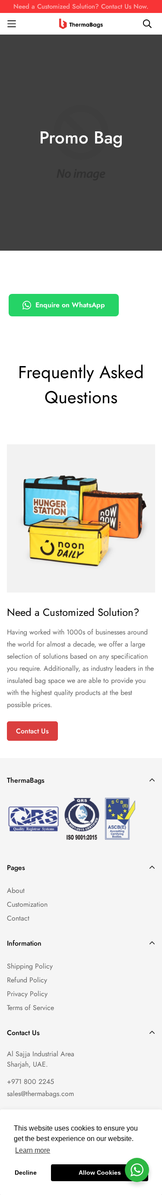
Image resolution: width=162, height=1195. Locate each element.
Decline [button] (26, 1172)
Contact (18, 918)
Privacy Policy (27, 994)
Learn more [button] (32, 1150)
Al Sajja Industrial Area (40, 1054)
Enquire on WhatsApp (70, 305)
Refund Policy (27, 980)
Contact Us (32, 731)
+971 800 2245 (30, 1082)
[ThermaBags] (81, 23)
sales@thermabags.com (40, 1094)
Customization (27, 904)
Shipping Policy (30, 966)
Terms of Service (30, 1008)
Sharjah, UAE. (27, 1064)
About (16, 890)
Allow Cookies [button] (100, 1172)
